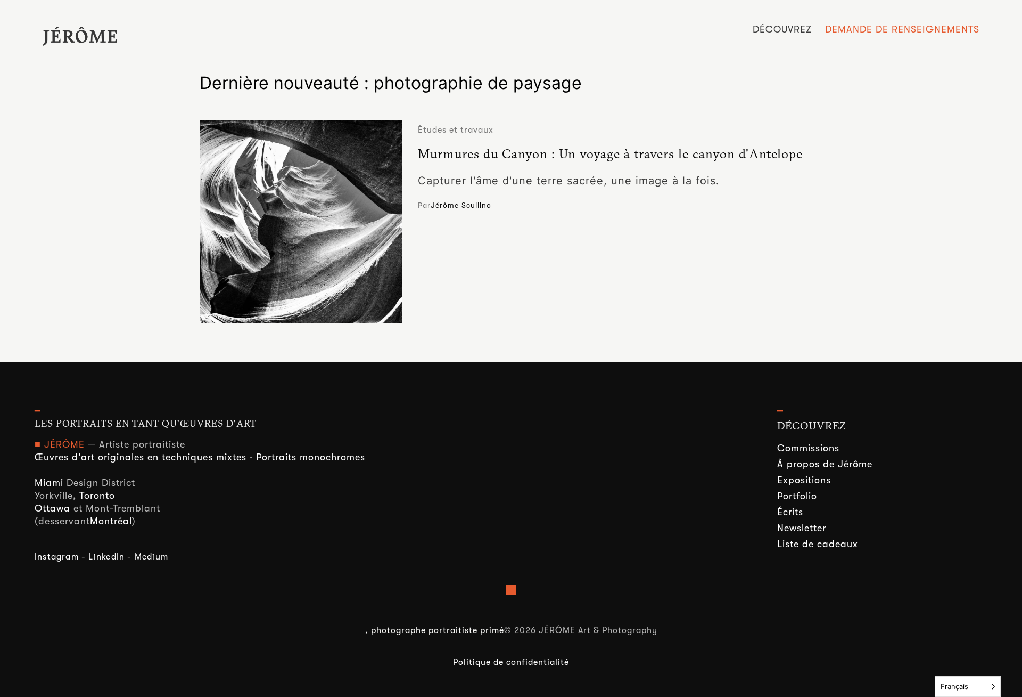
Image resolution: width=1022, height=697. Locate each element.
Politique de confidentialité (511, 662)
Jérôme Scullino (461, 205)
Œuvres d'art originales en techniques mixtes (140, 457)
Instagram (57, 557)
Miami (49, 482)
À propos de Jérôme (824, 464)
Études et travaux (455, 130)
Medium (151, 557)
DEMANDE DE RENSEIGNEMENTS (902, 29)
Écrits (790, 512)
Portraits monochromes (310, 457)
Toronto (97, 495)
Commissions (808, 448)
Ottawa (52, 508)
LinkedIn (106, 557)
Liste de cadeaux (817, 544)
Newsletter (801, 528)
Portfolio (797, 496)
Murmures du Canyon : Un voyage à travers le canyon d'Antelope (610, 153)
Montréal (111, 521)
